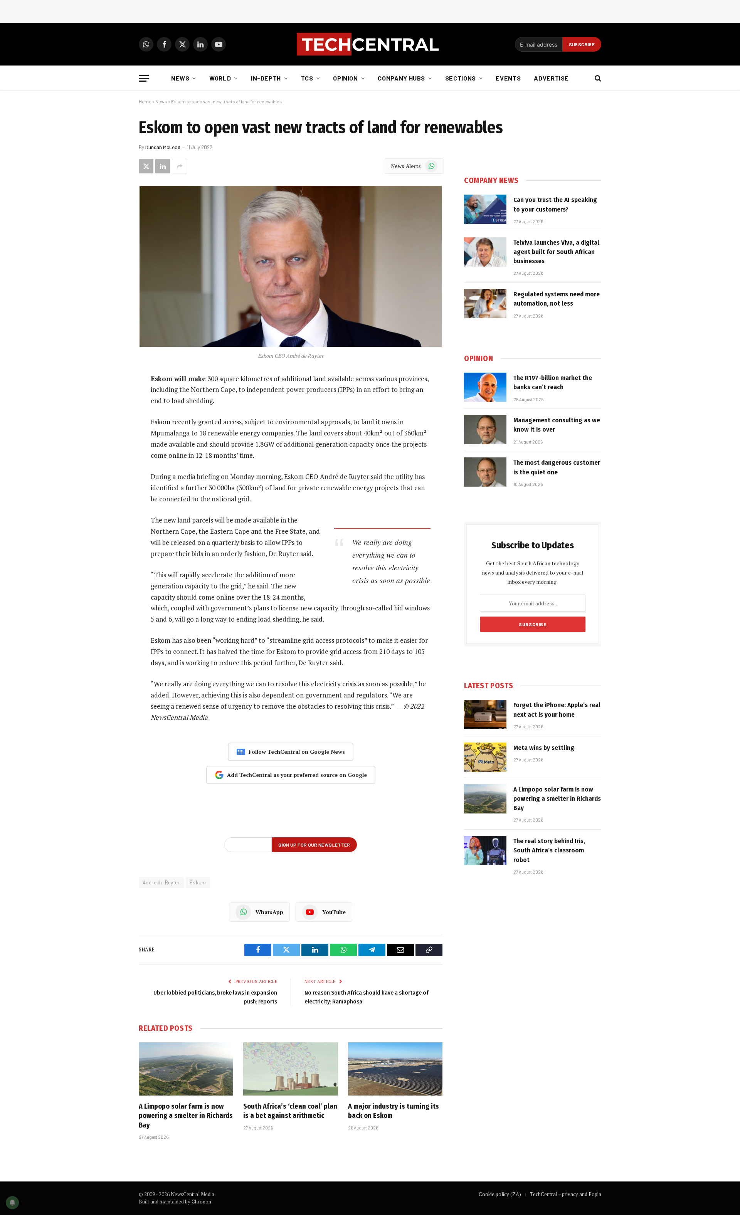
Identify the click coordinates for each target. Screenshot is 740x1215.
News (180, 78)
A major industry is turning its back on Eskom (393, 1111)
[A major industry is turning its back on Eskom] (395, 1069)
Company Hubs (401, 78)
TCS (307, 78)
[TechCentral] (370, 44)
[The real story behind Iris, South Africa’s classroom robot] (485, 850)
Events (508, 78)
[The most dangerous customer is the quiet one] (485, 472)
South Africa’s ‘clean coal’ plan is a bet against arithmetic (290, 1111)
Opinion (345, 78)
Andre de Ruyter (161, 882)
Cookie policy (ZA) (500, 1194)
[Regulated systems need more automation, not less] (485, 303)
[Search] (597, 78)
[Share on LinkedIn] (162, 166)
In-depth (266, 78)
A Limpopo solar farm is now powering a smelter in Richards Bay (186, 1115)
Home (145, 101)
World (220, 78)
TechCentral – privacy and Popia (565, 1194)
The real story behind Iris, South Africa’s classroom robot (549, 850)
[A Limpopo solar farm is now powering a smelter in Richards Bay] (186, 1069)
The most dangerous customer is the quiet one (556, 467)
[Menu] (144, 78)
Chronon (201, 1201)
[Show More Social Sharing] (179, 166)
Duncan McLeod (162, 147)
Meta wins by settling (543, 748)
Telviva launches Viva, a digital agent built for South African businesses (556, 252)
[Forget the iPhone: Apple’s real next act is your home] (485, 714)
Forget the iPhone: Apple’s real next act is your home (556, 709)
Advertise (551, 78)
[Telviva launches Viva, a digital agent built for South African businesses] (485, 252)
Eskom (198, 882)
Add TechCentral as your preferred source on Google (297, 774)
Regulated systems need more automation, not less (556, 299)
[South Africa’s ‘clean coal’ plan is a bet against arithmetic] (290, 1069)
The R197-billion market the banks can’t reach (552, 382)
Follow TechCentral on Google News (297, 751)
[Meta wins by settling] (485, 757)
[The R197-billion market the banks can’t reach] (485, 387)
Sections (460, 78)
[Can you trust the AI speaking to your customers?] (485, 209)
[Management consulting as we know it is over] (485, 429)
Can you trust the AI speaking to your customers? (555, 204)
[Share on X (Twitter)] (146, 166)
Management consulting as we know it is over (556, 425)
